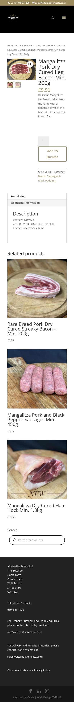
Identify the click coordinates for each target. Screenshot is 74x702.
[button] (30, 64)
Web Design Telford (49, 697)
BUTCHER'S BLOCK (26, 45)
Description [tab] (18, 196)
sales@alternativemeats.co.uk (25, 656)
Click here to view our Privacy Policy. (29, 670)
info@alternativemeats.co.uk (24, 632)
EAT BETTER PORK (47, 45)
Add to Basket (52, 153)
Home (10, 45)
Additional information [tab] (25, 202)
